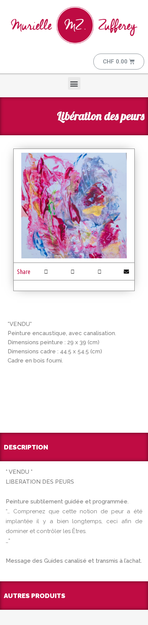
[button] (74, 83)
